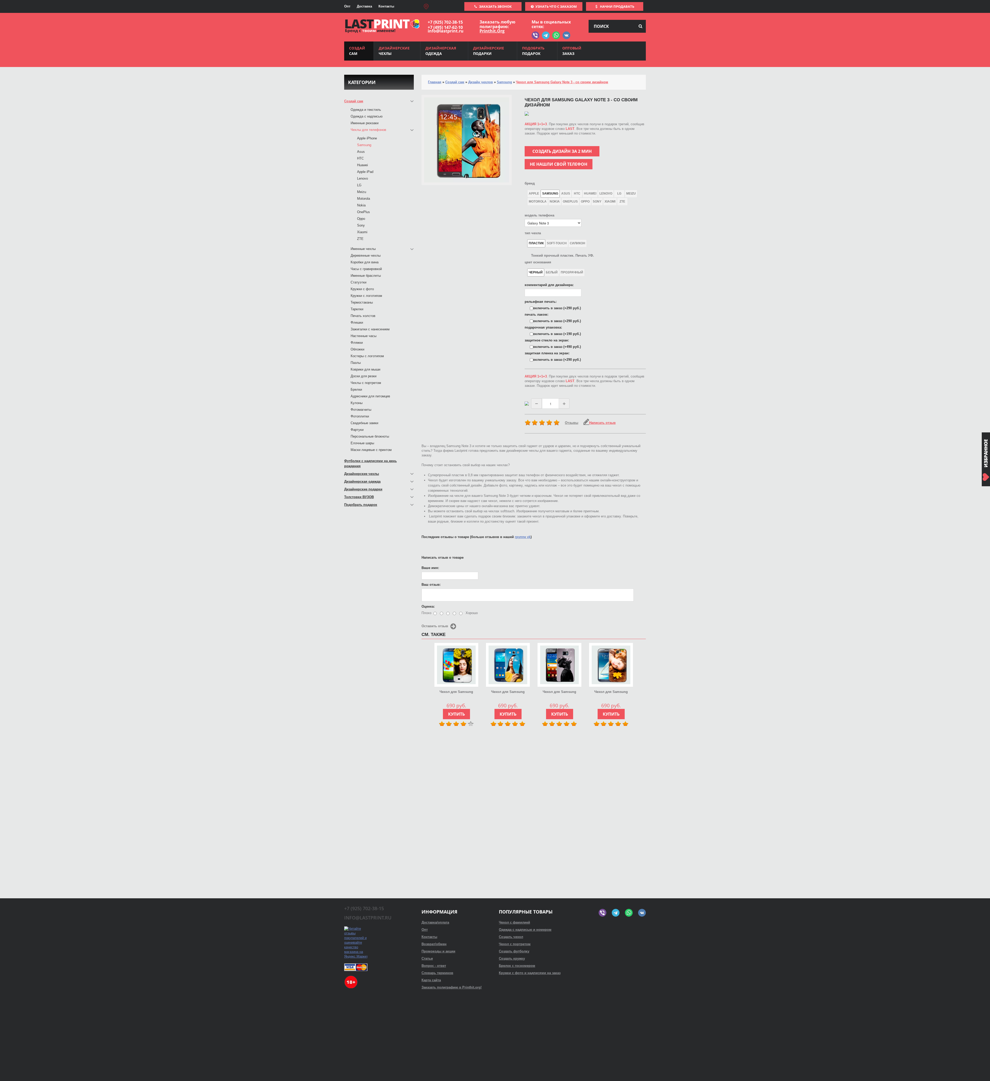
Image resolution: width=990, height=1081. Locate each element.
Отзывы (571, 423)
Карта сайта (431, 980)
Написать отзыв (602, 423)
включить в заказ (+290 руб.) (557, 308)
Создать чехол (511, 937)
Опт (347, 6)
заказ (571, 51)
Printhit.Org (492, 31)
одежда (440, 51)
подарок (533, 51)
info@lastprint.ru (446, 31)
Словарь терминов (437, 973)
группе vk (523, 537)
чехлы (394, 51)
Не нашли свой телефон (558, 164)
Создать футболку (514, 951)
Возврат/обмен (434, 944)
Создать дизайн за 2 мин (562, 151)
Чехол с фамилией (514, 922)
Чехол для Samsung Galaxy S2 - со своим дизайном (559, 692)
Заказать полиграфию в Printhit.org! (452, 987)
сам (357, 51)
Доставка (364, 6)
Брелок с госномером (517, 966)
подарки (488, 51)
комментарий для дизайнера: (549, 285)
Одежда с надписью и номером (525, 930)
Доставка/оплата (435, 922)
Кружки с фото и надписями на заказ (529, 973)
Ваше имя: (430, 568)
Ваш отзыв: (431, 584)
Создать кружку (512, 958)
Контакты (386, 6)
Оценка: (428, 606)
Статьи (427, 958)
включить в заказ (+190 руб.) (557, 334)
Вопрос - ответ (434, 966)
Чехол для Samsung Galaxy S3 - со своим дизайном (508, 692)
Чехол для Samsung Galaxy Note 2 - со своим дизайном (611, 692)
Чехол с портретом (515, 944)
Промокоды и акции (438, 951)
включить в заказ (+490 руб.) (557, 347)
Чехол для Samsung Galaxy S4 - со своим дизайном (456, 692)
